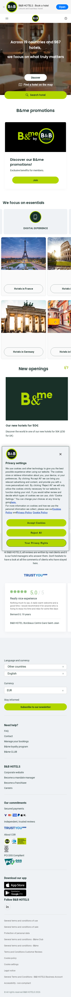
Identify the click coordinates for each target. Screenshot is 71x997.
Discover (35, 59)
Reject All (36, 532)
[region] (35, 498)
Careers (8, 788)
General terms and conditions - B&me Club (23, 939)
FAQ (6, 731)
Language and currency (16, 660)
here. (13, 502)
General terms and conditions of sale (21, 927)
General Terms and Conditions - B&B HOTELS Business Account (33, 977)
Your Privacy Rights (36, 542)
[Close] (4, 7)
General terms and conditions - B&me (21, 945)
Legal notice (9, 970)
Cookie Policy (40, 512)
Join (35, 180)
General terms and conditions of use (21, 921)
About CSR (10, 834)
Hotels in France (23, 288)
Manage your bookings (16, 741)
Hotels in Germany (23, 351)
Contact (8, 736)
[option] (35, 59)
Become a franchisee (15, 782)
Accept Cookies (36, 522)
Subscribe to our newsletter (36, 707)
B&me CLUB (10, 751)
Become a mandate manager (19, 777)
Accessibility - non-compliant (17, 983)
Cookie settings (11, 964)
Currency (9, 683)
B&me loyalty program (16, 746)
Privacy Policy (24, 512)
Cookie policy (10, 958)
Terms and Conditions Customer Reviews (23, 952)
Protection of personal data (17, 933)
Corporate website (14, 772)
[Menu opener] (7, 18)
